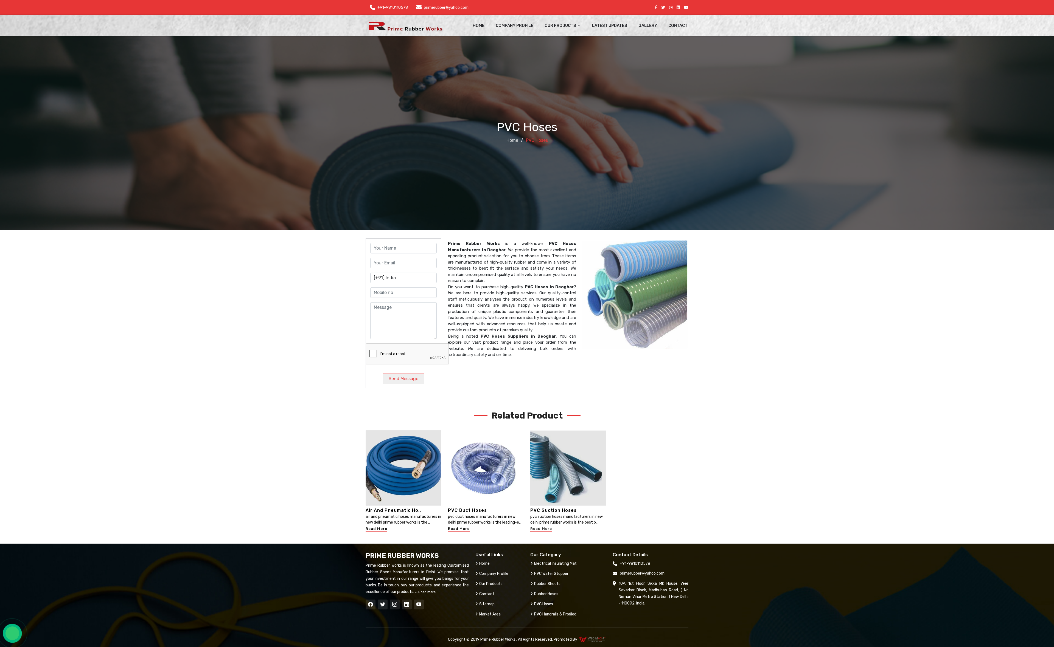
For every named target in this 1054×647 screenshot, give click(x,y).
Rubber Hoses (546, 594)
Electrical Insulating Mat (555, 563)
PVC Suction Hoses (553, 510)
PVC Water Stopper (551, 574)
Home (478, 25)
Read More (376, 529)
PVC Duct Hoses (467, 510)
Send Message (403, 378)
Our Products (491, 584)
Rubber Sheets (547, 584)
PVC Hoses (543, 604)
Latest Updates (609, 25)
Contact (678, 25)
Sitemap (487, 604)
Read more (426, 592)
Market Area (490, 614)
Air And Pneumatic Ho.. (393, 510)
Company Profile (514, 25)
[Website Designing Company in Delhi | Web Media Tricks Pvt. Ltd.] (592, 639)
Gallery (647, 25)
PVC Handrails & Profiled (555, 614)
